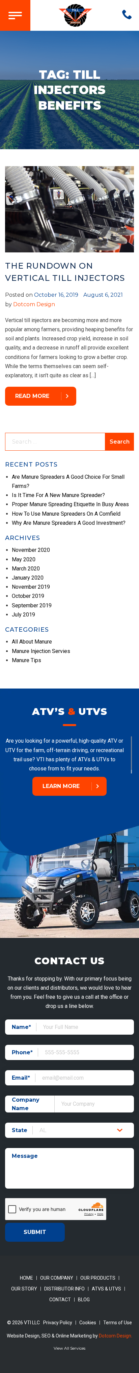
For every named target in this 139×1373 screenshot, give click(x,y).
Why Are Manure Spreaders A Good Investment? (69, 523)
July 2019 (23, 614)
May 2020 (23, 559)
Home (26, 1278)
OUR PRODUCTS (97, 1278)
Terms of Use (117, 1322)
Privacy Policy (57, 1322)
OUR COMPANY (56, 1278)
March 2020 (26, 568)
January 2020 (28, 578)
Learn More (61, 786)
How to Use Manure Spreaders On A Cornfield (66, 514)
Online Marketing (74, 1335)
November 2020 (31, 550)
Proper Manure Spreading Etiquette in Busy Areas (70, 504)
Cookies (87, 1322)
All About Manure (32, 641)
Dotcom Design (34, 304)
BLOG (84, 1299)
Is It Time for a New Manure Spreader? (58, 495)
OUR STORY (24, 1288)
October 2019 (28, 596)
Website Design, (24, 1335)
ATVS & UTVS (106, 1288)
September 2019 (32, 605)
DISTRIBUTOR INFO (64, 1288)
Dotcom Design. (115, 1335)
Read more (32, 396)
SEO (46, 1335)
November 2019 (31, 587)
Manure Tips (26, 660)
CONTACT (60, 1299)
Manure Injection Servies (41, 651)
